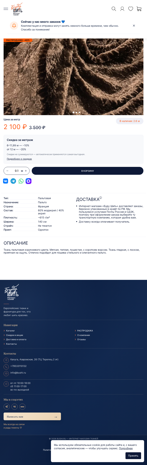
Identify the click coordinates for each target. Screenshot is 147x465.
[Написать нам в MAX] (28, 181)
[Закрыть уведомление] (134, 25)
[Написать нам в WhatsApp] (21, 181)
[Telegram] (7, 407)
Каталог (10, 330)
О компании (83, 335)
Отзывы (81, 339)
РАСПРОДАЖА (85, 330)
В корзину (87, 171)
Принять (133, 455)
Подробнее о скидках (19, 158)
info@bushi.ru (18, 372)
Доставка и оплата (16, 339)
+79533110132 (18, 366)
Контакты (11, 344)
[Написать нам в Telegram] (13, 181)
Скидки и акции (14, 335)
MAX (22, 407)
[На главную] (73, 292)
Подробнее (126, 448)
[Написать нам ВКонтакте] (6, 181)
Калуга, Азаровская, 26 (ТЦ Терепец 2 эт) (34, 359)
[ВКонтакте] (14, 407)
